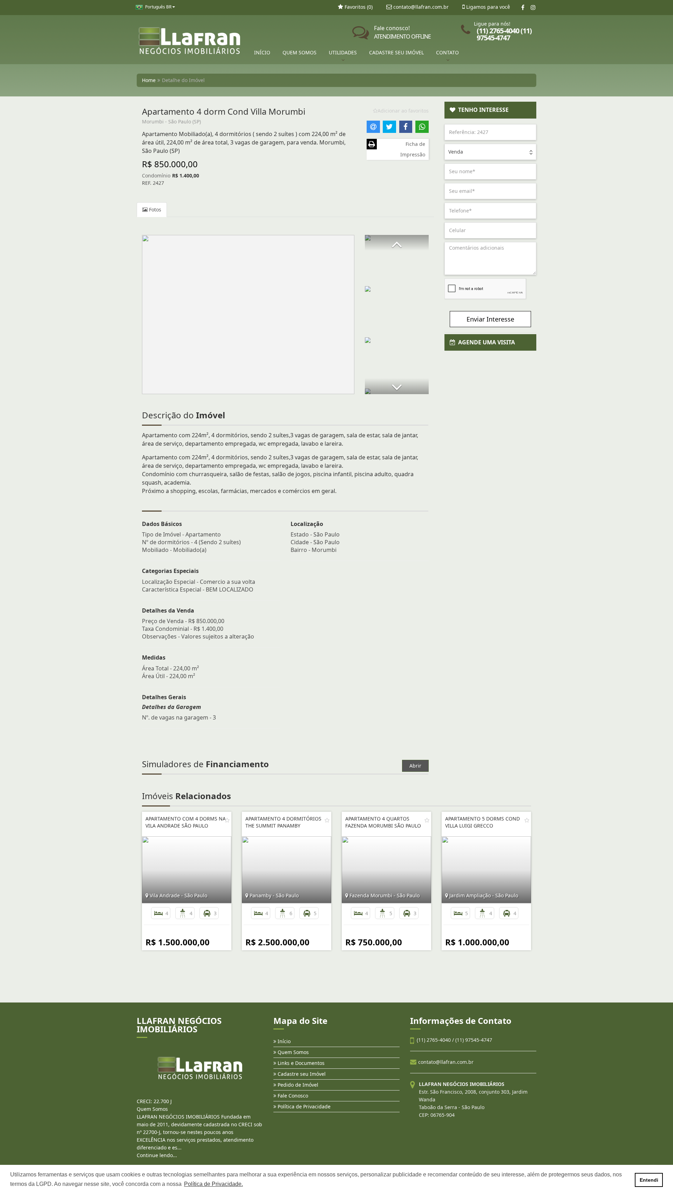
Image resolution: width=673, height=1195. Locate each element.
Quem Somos (292, 1052)
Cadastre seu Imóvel (301, 1074)
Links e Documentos (300, 1063)
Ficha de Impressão (412, 149)
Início (283, 1041)
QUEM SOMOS (300, 52)
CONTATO (447, 52)
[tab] (490, 110)
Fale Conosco (292, 1095)
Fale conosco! (402, 32)
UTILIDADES (343, 52)
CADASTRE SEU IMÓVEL (396, 52)
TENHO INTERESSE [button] (482, 110)
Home (149, 80)
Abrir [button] (415, 765)
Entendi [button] (649, 1180)
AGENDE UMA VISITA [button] (485, 342)
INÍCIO (262, 52)
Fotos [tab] (154, 209)
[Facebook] (522, 7)
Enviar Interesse (490, 319)
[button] (397, 243)
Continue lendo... (157, 1155)
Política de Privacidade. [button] (213, 1184)
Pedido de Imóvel (297, 1084)
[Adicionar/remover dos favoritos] (227, 820)
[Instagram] (533, 7)
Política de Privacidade (303, 1106)
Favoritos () (358, 7)
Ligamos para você (487, 7)
